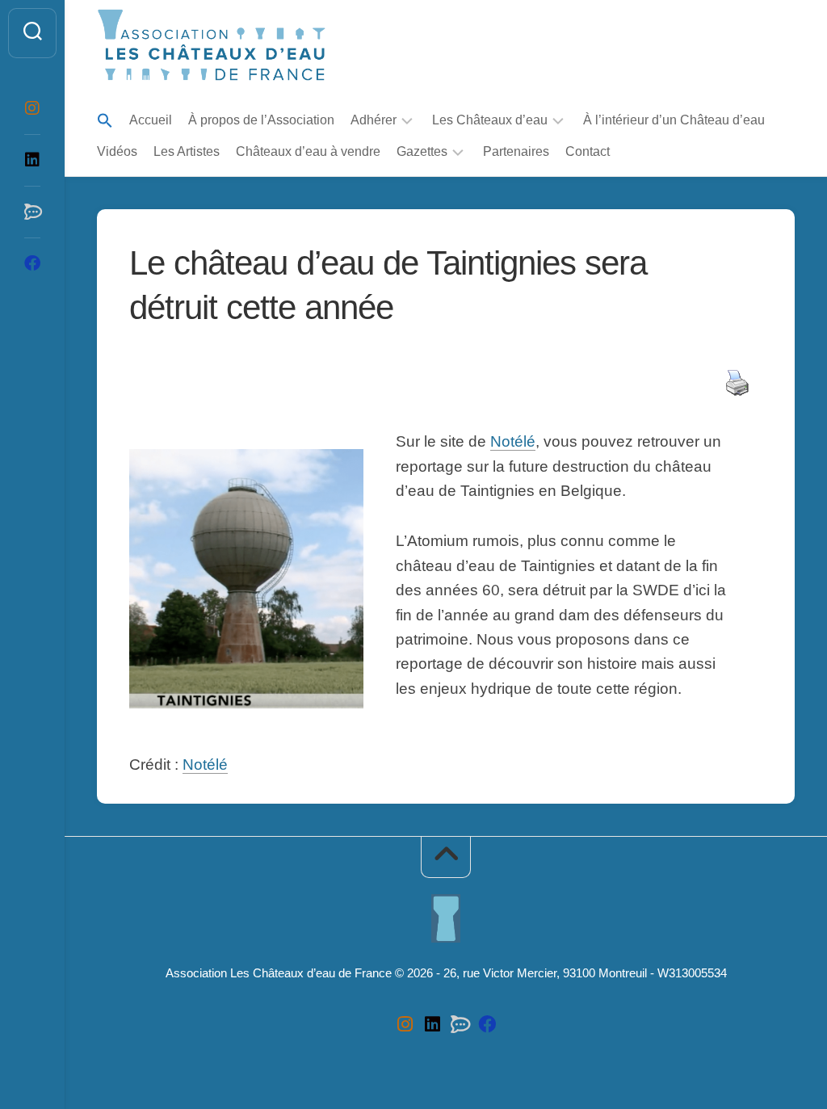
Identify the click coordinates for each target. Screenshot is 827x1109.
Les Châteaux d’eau (490, 120)
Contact (587, 151)
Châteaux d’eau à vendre (308, 151)
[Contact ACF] (32, 211)
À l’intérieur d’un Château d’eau (674, 120)
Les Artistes (186, 151)
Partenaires (516, 151)
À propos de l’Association (261, 120)
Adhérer (374, 120)
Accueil (150, 120)
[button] (105, 121)
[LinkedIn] (32, 160)
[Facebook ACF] (32, 263)
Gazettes (422, 151)
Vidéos (117, 151)
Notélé (512, 441)
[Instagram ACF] (32, 108)
